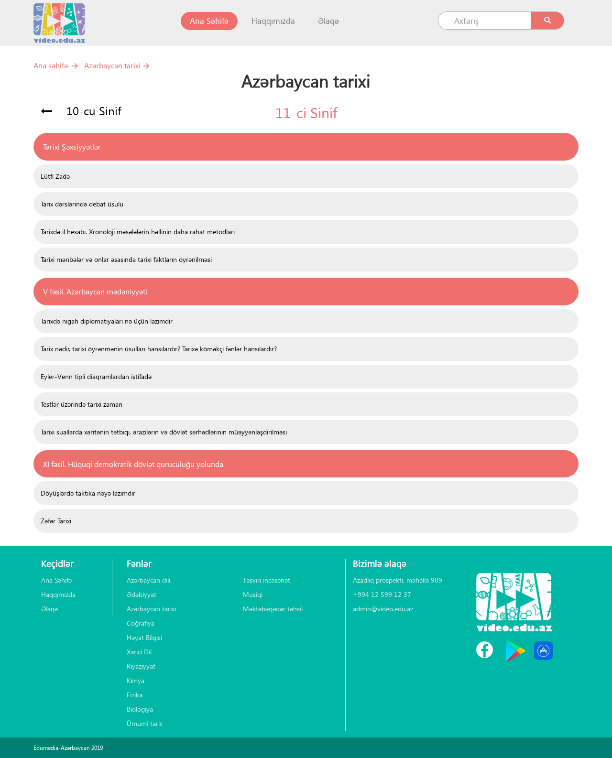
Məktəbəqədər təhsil (273, 608)
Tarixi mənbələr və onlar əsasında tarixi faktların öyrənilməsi (126, 259)
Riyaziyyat (141, 666)
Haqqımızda (273, 20)
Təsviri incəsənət (266, 580)
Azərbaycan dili (148, 580)
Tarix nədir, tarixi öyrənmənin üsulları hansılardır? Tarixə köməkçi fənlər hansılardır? (159, 348)
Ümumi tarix (145, 723)
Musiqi (252, 594)
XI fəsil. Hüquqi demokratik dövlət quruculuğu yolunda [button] (133, 464)
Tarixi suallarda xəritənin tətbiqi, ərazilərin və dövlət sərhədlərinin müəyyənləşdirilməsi (164, 431)
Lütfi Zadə (55, 176)
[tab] (306, 147)
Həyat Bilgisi (144, 637)
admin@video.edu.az (383, 608)
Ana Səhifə (214, 20)
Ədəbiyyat (141, 594)
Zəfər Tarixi (56, 520)
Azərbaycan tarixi (112, 65)
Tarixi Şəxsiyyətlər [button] (72, 146)
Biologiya (140, 709)
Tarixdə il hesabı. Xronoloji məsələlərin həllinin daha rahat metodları (138, 231)
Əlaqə (328, 20)
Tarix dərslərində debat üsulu (82, 203)
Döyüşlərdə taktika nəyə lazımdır (88, 493)
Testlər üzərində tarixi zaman (81, 404)
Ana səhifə (50, 65)
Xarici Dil (139, 651)
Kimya (135, 680)
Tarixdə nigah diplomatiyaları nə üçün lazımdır (107, 320)
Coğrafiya (140, 623)
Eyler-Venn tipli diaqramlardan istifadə (96, 376)
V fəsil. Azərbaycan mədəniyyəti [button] (95, 291)
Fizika (134, 694)
